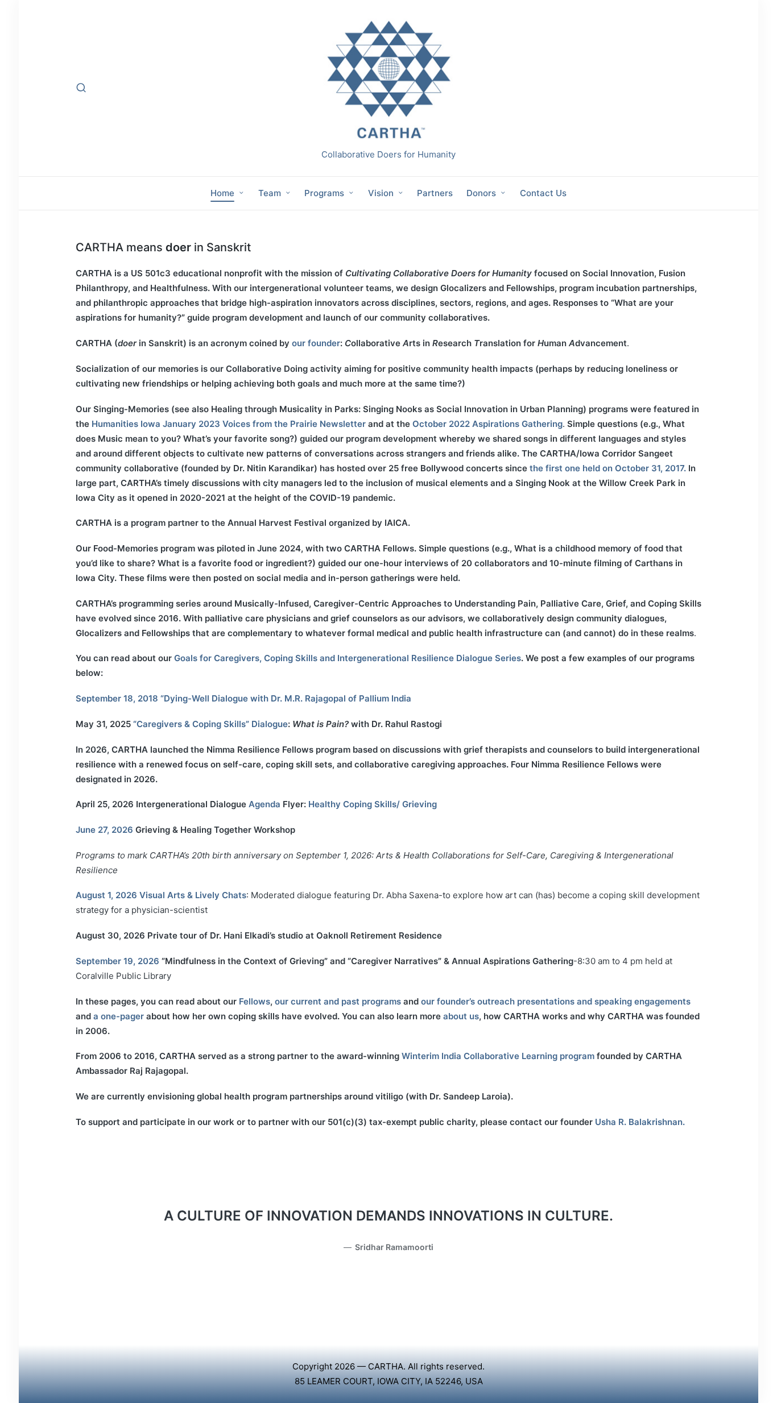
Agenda (266, 804)
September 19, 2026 (117, 961)
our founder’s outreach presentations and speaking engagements (556, 1001)
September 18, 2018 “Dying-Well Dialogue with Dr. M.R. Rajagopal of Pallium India (243, 698)
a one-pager (118, 1016)
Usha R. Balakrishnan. (640, 1121)
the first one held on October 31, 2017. (609, 468)
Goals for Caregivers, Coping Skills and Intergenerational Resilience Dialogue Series (347, 658)
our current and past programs (338, 1001)
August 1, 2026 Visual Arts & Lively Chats (161, 895)
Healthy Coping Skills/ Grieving (372, 804)
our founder (316, 343)
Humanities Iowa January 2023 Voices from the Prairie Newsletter (230, 423)
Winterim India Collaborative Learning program (498, 1056)
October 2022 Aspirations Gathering (487, 423)
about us (461, 1016)
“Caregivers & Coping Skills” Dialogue (210, 724)
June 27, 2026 (104, 829)
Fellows (254, 1001)
